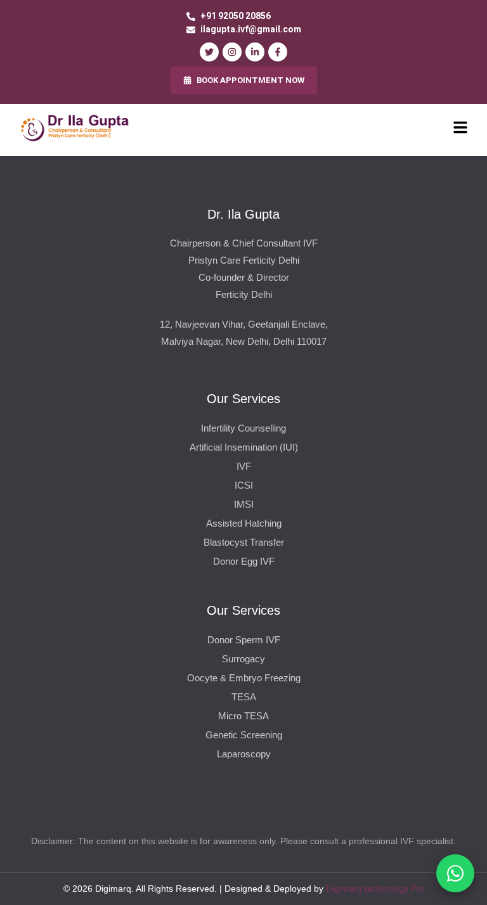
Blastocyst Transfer (244, 542)
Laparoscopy (244, 753)
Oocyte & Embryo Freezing (244, 677)
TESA (243, 696)
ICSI (244, 485)
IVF (244, 466)
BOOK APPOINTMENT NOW (250, 80)
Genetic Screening (243, 734)
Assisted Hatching (244, 523)
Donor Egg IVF (244, 561)
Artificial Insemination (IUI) (244, 447)
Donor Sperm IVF (243, 639)
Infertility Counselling (243, 428)
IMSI (244, 504)
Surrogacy (243, 658)
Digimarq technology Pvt (375, 888)
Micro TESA (243, 715)
